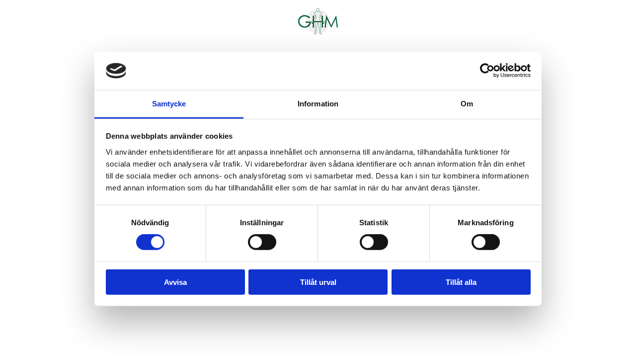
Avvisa (175, 281)
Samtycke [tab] (169, 103)
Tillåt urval (318, 281)
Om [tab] (467, 103)
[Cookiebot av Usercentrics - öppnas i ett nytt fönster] (487, 70)
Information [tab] (318, 103)
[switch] (262, 242)
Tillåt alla (461, 281)
